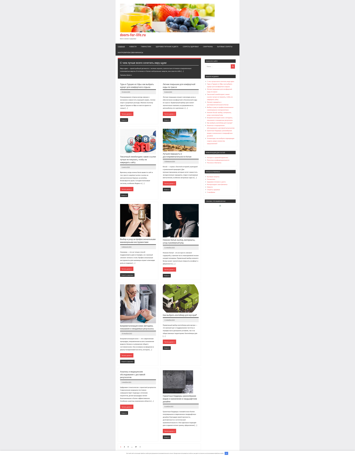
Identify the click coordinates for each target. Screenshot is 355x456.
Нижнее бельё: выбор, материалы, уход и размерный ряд (179, 241)
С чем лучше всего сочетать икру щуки (143, 63)
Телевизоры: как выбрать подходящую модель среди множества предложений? (220, 140)
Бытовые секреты (224, 47)
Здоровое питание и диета (167, 47)
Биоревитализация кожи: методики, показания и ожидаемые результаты (137, 327)
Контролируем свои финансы (130, 53)
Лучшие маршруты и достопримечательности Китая (177, 155)
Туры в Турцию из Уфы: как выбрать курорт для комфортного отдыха (137, 85)
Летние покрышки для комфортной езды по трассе (179, 85)
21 (136, 447)
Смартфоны (208, 47)
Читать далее (125, 75)
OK (226, 453)
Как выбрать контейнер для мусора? (180, 315)
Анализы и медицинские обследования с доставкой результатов (132, 374)
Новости (133, 47)
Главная (121, 47)
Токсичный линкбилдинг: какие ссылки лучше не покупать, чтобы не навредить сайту (138, 159)
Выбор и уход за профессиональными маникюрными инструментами (138, 240)
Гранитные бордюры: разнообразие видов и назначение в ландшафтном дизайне (180, 398)
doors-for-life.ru (133, 34)
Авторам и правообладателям (217, 157)
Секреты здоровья (191, 47)
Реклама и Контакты (214, 162)
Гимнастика (146, 47)
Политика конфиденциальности (218, 160)
